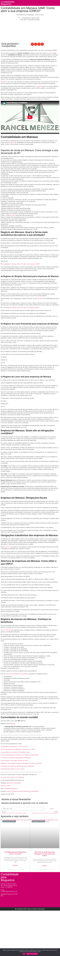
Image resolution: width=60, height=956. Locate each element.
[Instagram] (7, 901)
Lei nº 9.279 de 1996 (7, 630)
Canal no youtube (6, 785)
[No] (57, 952)
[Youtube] (11, 901)
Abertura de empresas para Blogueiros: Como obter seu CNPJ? (44, 854)
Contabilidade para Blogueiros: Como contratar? (15, 853)
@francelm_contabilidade (14, 783)
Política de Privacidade (32, 953)
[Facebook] (3, 901)
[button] (37, 2)
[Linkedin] (9, 904)
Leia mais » (15, 865)
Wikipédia (12, 723)
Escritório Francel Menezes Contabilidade (12, 777)
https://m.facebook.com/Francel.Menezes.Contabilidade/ (22, 791)
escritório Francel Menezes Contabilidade (16, 673)
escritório (49, 53)
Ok (24, 953)
